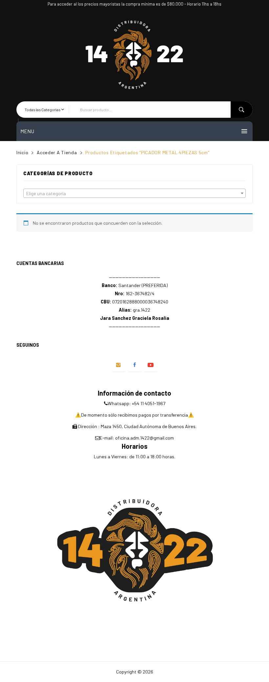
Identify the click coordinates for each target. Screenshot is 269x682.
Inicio (22, 152)
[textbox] (134, 193)
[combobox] (134, 193)
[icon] (118, 365)
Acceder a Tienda (57, 152)
